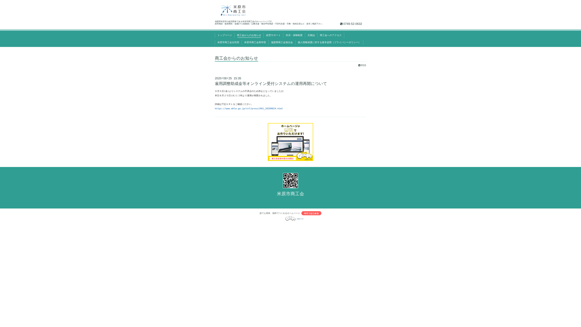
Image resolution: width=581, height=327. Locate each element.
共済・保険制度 (294, 35)
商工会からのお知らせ (249, 35)
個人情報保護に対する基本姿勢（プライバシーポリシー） (329, 42)
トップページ (224, 35)
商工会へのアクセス (331, 35)
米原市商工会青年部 (255, 42)
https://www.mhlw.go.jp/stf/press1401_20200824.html (249, 108)
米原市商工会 (290, 193)
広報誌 (311, 35)
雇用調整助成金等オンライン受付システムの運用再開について (271, 83)
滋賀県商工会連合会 (282, 42)
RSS (363, 65)
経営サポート (273, 35)
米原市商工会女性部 (228, 42)
